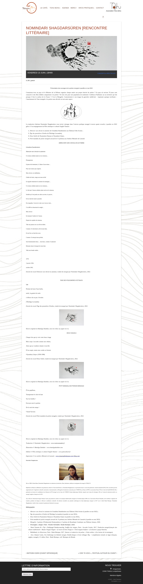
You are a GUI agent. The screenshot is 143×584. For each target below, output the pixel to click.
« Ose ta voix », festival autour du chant (97, 553)
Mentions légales (115, 575)
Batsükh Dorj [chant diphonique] (42, 553)
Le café (43, 8)
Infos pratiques (86, 8)
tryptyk (119, 581)
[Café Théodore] (29, 11)
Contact (100, 8)
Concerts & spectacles (106, 73)
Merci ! (74, 8)
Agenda (65, 8)
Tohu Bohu (55, 8)
